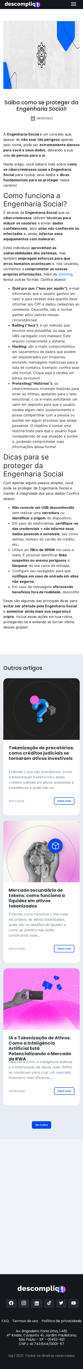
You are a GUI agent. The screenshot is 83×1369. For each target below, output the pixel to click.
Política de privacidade (61, 1320)
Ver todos (41, 1124)
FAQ (5, 1320)
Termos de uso (25, 1320)
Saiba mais (64, 801)
